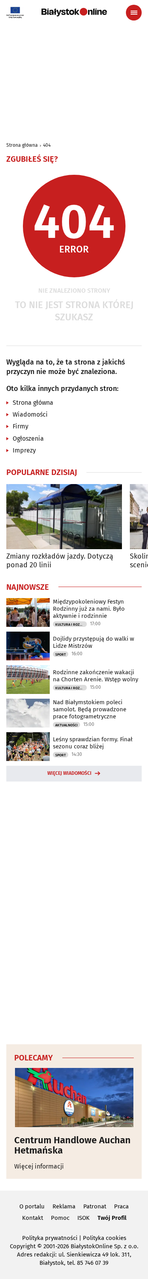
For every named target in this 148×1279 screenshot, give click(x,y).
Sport (60, 654)
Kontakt (32, 1217)
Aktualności (66, 725)
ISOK (83, 1217)
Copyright (23, 1246)
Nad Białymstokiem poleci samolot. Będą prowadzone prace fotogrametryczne (89, 709)
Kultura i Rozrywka (71, 624)
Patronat (94, 1206)
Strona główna (22, 145)
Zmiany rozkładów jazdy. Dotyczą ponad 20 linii (59, 560)
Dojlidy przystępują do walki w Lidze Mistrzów (93, 642)
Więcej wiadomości (69, 773)
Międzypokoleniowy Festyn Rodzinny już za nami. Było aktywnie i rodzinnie (89, 608)
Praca (121, 1206)
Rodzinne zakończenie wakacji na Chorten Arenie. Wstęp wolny (95, 676)
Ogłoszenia (28, 438)
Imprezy (24, 450)
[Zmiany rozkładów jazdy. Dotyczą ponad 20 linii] (64, 516)
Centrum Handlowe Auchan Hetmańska (72, 1145)
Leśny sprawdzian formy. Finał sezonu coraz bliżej (93, 743)
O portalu (32, 1206)
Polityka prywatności (49, 1238)
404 (47, 145)
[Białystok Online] (74, 12)
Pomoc (60, 1217)
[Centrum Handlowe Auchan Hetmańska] (74, 1097)
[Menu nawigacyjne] (134, 13)
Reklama (63, 1206)
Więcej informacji (39, 1166)
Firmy (20, 426)
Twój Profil (111, 1217)
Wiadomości (30, 414)
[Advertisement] (74, 911)
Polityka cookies (104, 1238)
